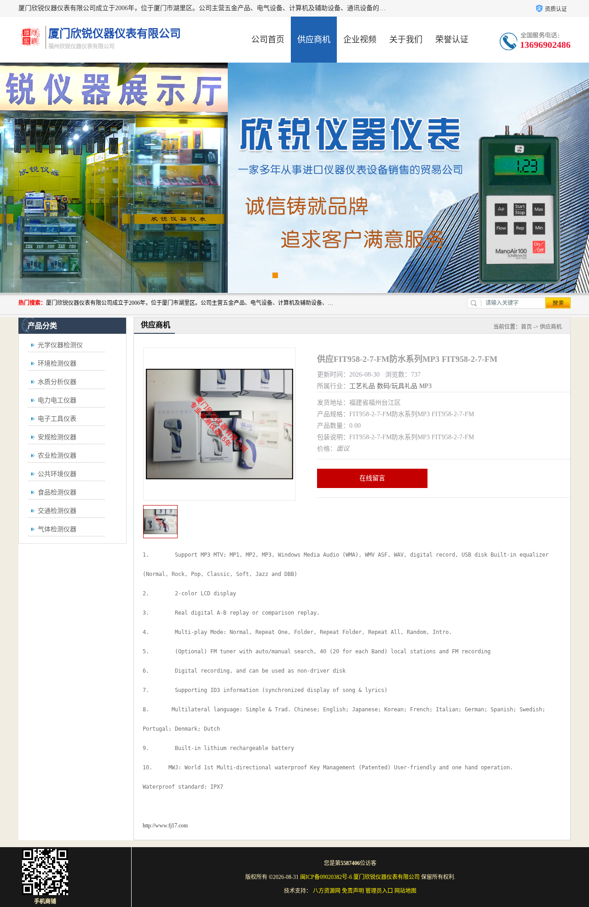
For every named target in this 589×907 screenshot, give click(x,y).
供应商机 (313, 39)
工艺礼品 (362, 386)
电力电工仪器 (57, 400)
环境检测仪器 (57, 363)
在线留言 (372, 478)
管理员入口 (379, 891)
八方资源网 (327, 891)
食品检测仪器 (57, 492)
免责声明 (353, 891)
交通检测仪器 (57, 510)
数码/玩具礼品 (397, 386)
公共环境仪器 (57, 474)
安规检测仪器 (57, 437)
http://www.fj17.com (165, 825)
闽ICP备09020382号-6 (326, 877)
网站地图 (405, 891)
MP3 (425, 386)
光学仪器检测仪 (60, 345)
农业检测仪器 (57, 455)
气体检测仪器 (57, 529)
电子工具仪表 (57, 418)
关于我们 (405, 39)
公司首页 (267, 39)
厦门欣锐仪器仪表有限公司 (386, 877)
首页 (526, 327)
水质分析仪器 (57, 381)
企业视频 (359, 39)
